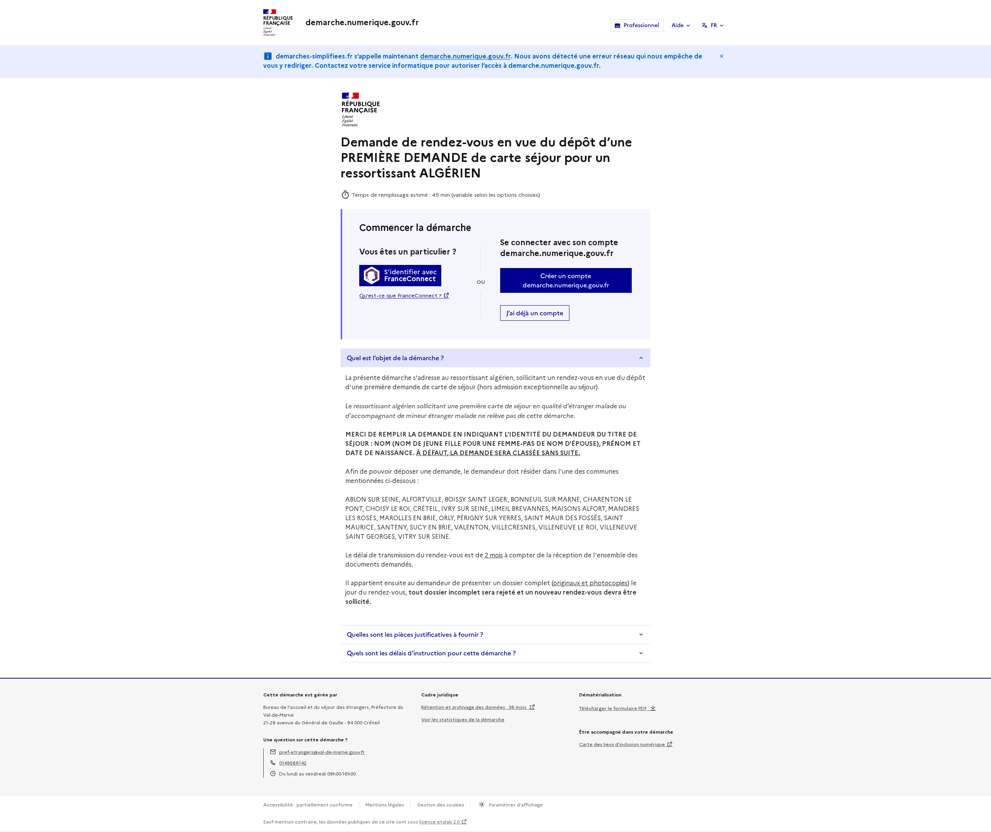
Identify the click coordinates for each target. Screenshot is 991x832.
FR (714, 25)
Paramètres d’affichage (515, 805)
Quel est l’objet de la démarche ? (395, 358)
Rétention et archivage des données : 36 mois (474, 707)
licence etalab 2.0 (439, 822)
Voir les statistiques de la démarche (462, 719)
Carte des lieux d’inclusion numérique (622, 744)
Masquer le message (721, 56)
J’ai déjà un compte (534, 313)
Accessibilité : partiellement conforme (308, 805)
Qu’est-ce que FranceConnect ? (400, 295)
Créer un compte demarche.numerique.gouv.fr (566, 280)
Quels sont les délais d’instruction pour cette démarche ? (431, 653)
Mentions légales (384, 805)
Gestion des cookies (440, 805)
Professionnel (641, 25)
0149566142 (293, 763)
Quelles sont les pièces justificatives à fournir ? (415, 634)
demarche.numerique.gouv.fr (465, 56)
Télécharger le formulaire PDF (613, 708)
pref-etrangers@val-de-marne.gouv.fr (322, 752)
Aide (678, 25)
